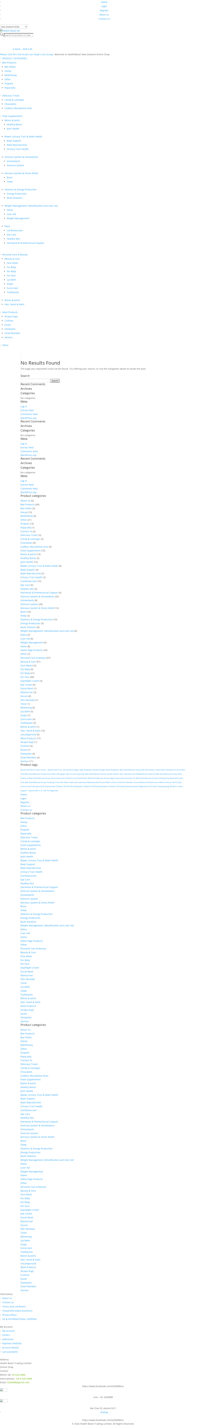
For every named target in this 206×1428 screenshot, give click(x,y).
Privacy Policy (9, 1314)
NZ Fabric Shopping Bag (159, 786)
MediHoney (11, 75)
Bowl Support (14, 140)
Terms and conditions (14, 1306)
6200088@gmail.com (18, 1382)
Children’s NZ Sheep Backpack (95, 786)
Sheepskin (10, 328)
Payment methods (12, 1343)
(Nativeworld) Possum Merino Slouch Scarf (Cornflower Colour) (113, 782)
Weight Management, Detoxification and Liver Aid (31, 205)
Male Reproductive (17, 144)
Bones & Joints (12, 120)
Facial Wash (27, 688)
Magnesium (144, 786)
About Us (25, 500)
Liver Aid (11, 214)
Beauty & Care (12, 258)
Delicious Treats (10, 95)
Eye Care (11, 234)
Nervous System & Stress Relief (21, 173)
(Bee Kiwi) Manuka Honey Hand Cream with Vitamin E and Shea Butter (58, 778)
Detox (10, 209)
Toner (24, 703)
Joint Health (13, 128)
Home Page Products (32, 650)
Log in (24, 406)
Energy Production (17, 193)
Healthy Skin (13, 238)
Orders (6, 1335)
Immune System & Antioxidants (21, 156)
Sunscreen (12, 288)
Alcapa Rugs (11, 316)
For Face (11, 275)
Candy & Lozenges (14, 99)
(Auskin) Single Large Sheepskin (79, 770)
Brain (10, 177)
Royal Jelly (10, 87)
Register (104, 10)
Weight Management (18, 218)
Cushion (9, 320)
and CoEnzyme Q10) (35, 786)
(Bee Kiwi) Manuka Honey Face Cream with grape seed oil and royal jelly (54, 774)
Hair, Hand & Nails (14, 304)
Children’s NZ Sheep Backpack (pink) (123, 786)
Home (104, 2)
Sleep (10, 181)
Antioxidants (13, 161)
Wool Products (10, 312)
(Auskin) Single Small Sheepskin (106, 770)
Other (8, 79)
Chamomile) (50, 786)
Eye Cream (26, 684)
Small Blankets (12, 333)
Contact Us (26, 531)
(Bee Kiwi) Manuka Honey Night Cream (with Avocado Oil (111, 778)
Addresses (8, 1339)
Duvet (8, 324)
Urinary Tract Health (18, 149)
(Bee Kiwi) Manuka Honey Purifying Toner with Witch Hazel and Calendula (55, 782)
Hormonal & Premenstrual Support (25, 242)
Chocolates (10, 103)
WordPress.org (28, 418)
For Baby (11, 267)
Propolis (9, 83)
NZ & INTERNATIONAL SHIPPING (19, 1319)
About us (104, 14)
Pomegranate (52, 790)
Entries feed (27, 410)
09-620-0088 (18, 1374)
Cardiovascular (15, 230)
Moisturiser (27, 692)
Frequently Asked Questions (17, 1310)
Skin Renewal (28, 700)
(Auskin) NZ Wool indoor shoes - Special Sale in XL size (43, 770)
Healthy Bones (14, 124)
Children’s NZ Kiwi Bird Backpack (68, 786)
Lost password (10, 1351)
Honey (8, 70)
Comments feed (29, 414)
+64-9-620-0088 (23, 1378)
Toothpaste (13, 292)
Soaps (10, 283)
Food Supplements (12, 116)
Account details (10, 1347)
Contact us (104, 18)
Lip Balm (11, 279)
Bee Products (9, 62)
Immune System (15, 165)
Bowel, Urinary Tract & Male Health (23, 136)
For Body (11, 271)
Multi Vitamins (14, 197)
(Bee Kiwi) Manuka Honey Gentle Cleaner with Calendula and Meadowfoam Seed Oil (120, 774)
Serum (24, 696)
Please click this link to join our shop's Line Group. (27, 54)
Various (9, 337)
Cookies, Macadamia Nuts (18, 108)
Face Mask (12, 262)
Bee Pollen (10, 66)
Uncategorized (28, 734)
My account (8, 1330)
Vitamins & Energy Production (21, 189)
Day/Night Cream (30, 680)
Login (104, 6)
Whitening (26, 707)
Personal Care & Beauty (15, 254)
